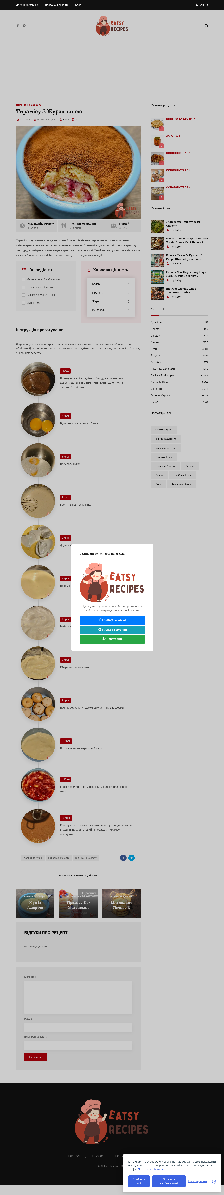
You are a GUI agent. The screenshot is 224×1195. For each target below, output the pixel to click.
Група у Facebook (114, 620)
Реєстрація (114, 639)
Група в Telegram (114, 629)
